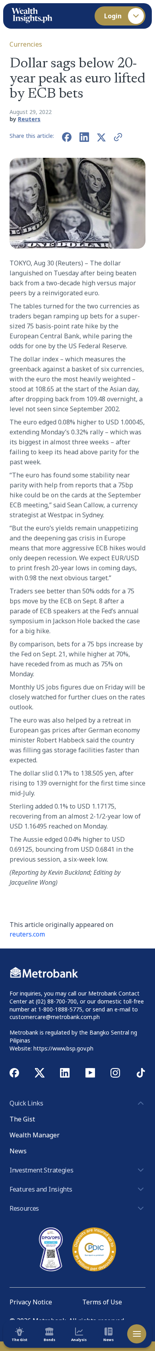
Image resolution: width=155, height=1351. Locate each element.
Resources (24, 1208)
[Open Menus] (136, 1333)
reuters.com (27, 934)
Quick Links (26, 1103)
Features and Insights (41, 1189)
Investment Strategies (41, 1170)
